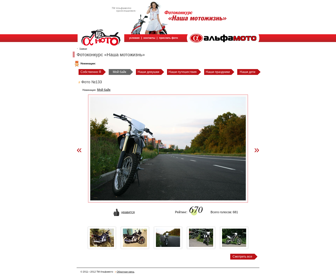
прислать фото (168, 37)
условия (134, 37)
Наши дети (247, 72)
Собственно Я (90, 72)
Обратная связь (125, 271)
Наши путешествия (183, 72)
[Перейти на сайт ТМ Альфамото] (223, 41)
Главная (83, 48)
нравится (128, 212)
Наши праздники (218, 72)
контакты (149, 37)
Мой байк (119, 72)
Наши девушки (148, 72)
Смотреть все (242, 256)
